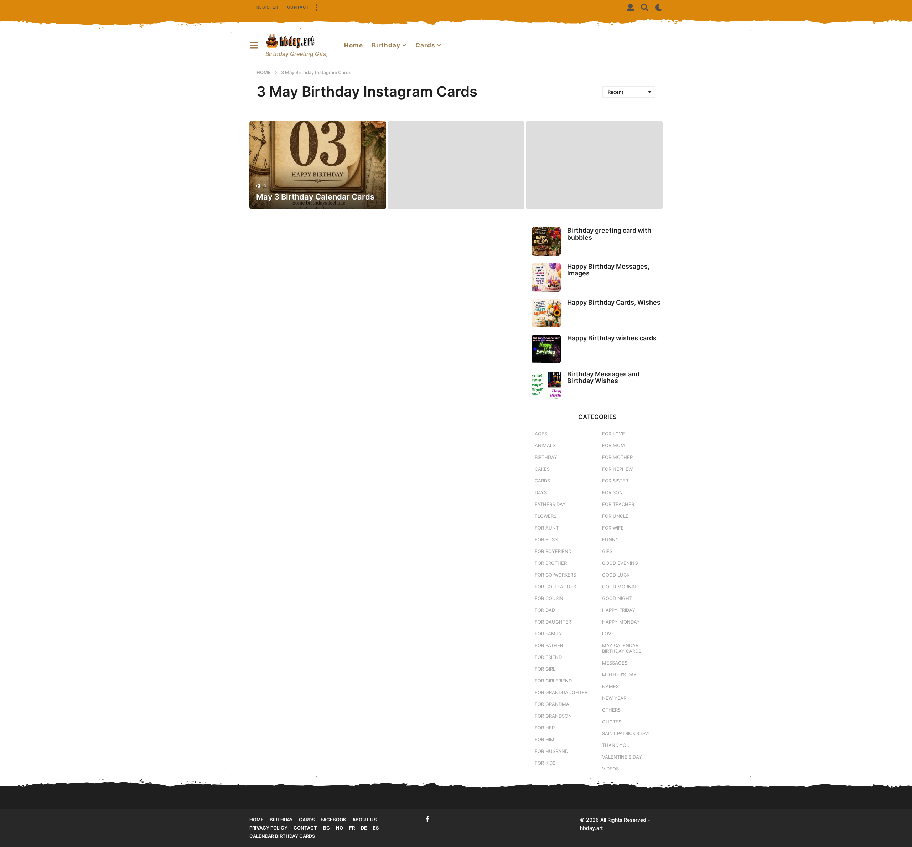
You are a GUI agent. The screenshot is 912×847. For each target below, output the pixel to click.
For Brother (551, 563)
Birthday (386, 45)
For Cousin (549, 598)
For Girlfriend (553, 680)
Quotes (611, 721)
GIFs (607, 551)
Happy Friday (618, 610)
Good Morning (621, 586)
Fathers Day (550, 504)
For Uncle (615, 516)
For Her (545, 727)
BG (326, 828)
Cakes (542, 469)
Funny (610, 539)
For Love (613, 434)
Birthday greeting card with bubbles (609, 234)
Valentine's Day (622, 757)
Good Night (617, 598)
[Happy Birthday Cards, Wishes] (546, 313)
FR (352, 828)
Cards (425, 45)
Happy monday (621, 622)
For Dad (545, 610)
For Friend (548, 657)
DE (364, 828)
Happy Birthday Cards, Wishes (613, 302)
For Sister (615, 481)
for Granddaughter (561, 692)
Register (267, 7)
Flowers (545, 516)
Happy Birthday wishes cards (612, 338)
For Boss (546, 539)
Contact (298, 7)
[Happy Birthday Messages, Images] (546, 277)
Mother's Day (619, 674)
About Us (364, 819)
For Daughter (553, 622)
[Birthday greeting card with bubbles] (546, 241)
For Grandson (553, 716)
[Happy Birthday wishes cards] (546, 349)
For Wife (613, 528)
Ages (541, 434)
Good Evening (620, 563)
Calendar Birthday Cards (282, 836)
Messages (614, 663)
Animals (545, 445)
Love (608, 633)
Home (353, 45)
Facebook (333, 819)
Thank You (616, 745)
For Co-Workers (555, 575)
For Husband (551, 751)
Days (541, 492)
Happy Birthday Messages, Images (608, 270)
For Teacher (618, 504)
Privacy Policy (268, 828)
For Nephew (617, 469)
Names (610, 686)
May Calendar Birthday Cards (621, 648)
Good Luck (615, 575)
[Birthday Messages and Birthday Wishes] (546, 385)
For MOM (613, 445)
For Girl (545, 669)
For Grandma (552, 704)
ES (376, 828)
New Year (614, 698)
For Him (544, 739)
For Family (548, 633)
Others (611, 710)
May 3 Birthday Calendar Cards (315, 196)
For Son (612, 492)
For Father (549, 645)
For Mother (617, 457)
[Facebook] (427, 819)
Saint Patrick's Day (626, 733)
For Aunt (547, 528)
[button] (316, 7)
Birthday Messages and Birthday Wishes (603, 377)
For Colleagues (555, 586)
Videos (610, 768)
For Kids (545, 763)
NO (339, 828)
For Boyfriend (553, 551)
